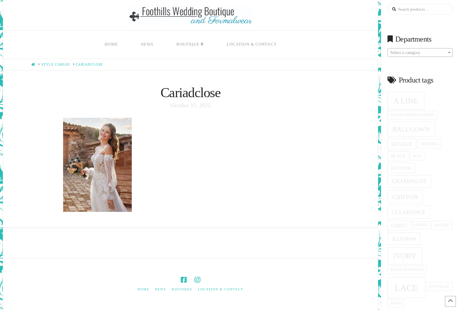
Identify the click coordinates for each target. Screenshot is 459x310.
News (160, 289)
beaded (401, 144)
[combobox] (420, 52)
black (398, 156)
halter (442, 225)
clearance (409, 212)
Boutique (182, 289)
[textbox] (420, 52)
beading (429, 144)
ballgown (411, 129)
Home (143, 289)
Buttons (401, 168)
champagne (409, 181)
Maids (396, 303)
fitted (421, 225)
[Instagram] (197, 280)
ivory (404, 256)
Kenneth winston (407, 270)
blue (417, 156)
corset (399, 225)
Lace (406, 288)
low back (439, 287)
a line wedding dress (412, 115)
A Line (405, 100)
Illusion (404, 239)
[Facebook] (183, 280)
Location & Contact (220, 289)
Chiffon (405, 197)
